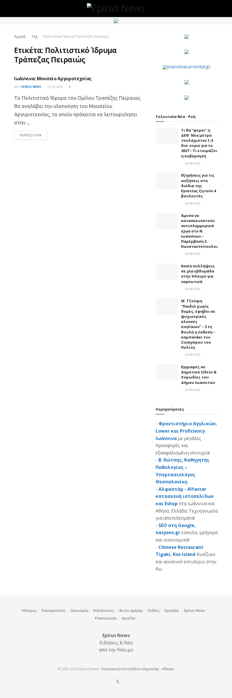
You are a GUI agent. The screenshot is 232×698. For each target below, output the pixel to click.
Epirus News (31, 87)
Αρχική (19, 36)
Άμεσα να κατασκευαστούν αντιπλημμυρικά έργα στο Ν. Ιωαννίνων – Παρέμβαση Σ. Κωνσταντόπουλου (200, 231)
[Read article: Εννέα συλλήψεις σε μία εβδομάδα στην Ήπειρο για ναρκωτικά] (167, 271)
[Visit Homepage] (116, 8)
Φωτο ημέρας (131, 610)
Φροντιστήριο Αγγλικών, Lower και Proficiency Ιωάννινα (186, 430)
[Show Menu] (16, 8)
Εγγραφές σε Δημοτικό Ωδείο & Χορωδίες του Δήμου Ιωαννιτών (198, 374)
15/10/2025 (54, 87)
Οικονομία (79, 610)
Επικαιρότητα (53, 610)
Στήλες (154, 610)
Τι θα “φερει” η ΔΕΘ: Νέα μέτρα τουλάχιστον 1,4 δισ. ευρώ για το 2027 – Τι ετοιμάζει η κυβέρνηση (199, 143)
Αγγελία (128, 618)
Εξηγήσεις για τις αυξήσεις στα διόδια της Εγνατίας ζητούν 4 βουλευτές (198, 185)
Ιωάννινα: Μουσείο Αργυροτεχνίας (53, 78)
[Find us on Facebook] (110, 682)
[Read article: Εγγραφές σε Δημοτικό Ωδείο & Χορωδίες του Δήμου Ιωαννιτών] (167, 372)
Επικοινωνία (106, 618)
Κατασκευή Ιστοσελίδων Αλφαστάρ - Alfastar (138, 669)
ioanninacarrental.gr (189, 67)
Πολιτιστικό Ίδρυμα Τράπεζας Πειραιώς (76, 36)
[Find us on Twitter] (117, 682)
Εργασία (172, 610)
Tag (34, 36)
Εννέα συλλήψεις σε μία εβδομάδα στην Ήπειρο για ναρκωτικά (198, 273)
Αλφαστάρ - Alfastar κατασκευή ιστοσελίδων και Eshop (185, 496)
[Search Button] (215, 8)
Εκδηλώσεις (103, 610)
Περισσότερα (33, 135)
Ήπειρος (29, 610)
